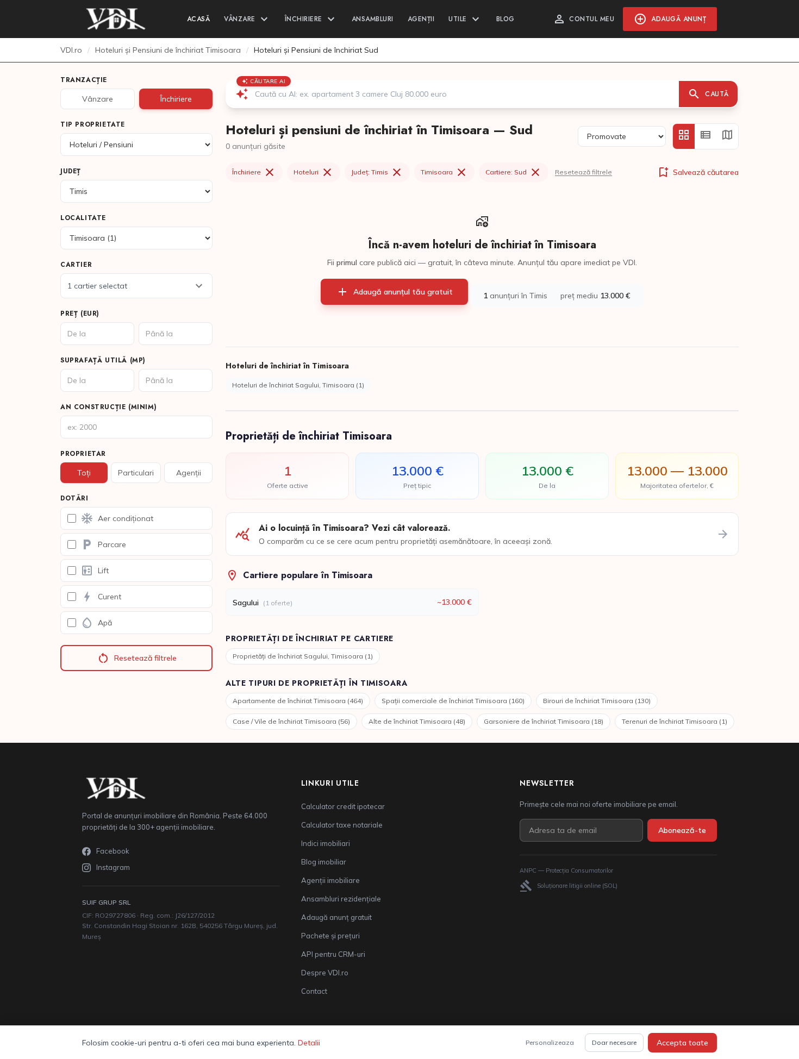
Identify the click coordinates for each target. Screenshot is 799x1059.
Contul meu (583, 19)
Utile (465, 19)
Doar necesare (614, 1042)
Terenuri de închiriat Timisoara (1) (674, 721)
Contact (314, 991)
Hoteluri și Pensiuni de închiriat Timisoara (168, 50)
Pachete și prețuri (330, 935)
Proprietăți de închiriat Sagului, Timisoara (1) (303, 656)
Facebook (112, 851)
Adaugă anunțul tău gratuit (394, 291)
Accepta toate (682, 1043)
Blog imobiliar (323, 861)
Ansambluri (373, 19)
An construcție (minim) (108, 407)
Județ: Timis (377, 172)
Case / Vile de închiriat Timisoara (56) (291, 721)
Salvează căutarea (698, 172)
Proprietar (83, 453)
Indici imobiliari (325, 843)
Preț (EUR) (79, 313)
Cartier (76, 264)
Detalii (309, 1043)
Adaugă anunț (670, 19)
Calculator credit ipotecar (343, 806)
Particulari (136, 473)
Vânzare (247, 19)
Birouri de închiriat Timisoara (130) (597, 701)
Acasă (198, 19)
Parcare (103, 544)
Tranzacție (83, 80)
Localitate (83, 218)
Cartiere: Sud (513, 172)
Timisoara (444, 172)
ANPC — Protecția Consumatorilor (566, 870)
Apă (96, 622)
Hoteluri (314, 172)
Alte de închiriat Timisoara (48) (417, 721)
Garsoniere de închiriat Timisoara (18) (543, 721)
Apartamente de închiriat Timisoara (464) (298, 701)
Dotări (74, 498)
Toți (84, 473)
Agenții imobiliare (330, 880)
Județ (70, 171)
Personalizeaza (550, 1042)
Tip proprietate (92, 124)
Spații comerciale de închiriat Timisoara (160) (453, 701)
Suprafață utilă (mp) (103, 360)
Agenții (421, 19)
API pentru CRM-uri (333, 954)
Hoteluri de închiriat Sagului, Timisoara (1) (298, 385)
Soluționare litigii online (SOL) (568, 885)
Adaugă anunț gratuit (336, 917)
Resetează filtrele (137, 658)
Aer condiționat (116, 518)
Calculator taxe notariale (342, 824)
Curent (100, 596)
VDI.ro (71, 50)
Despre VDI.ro (324, 972)
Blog (505, 19)
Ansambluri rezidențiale (341, 898)
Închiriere (311, 19)
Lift (94, 570)
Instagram (113, 867)
